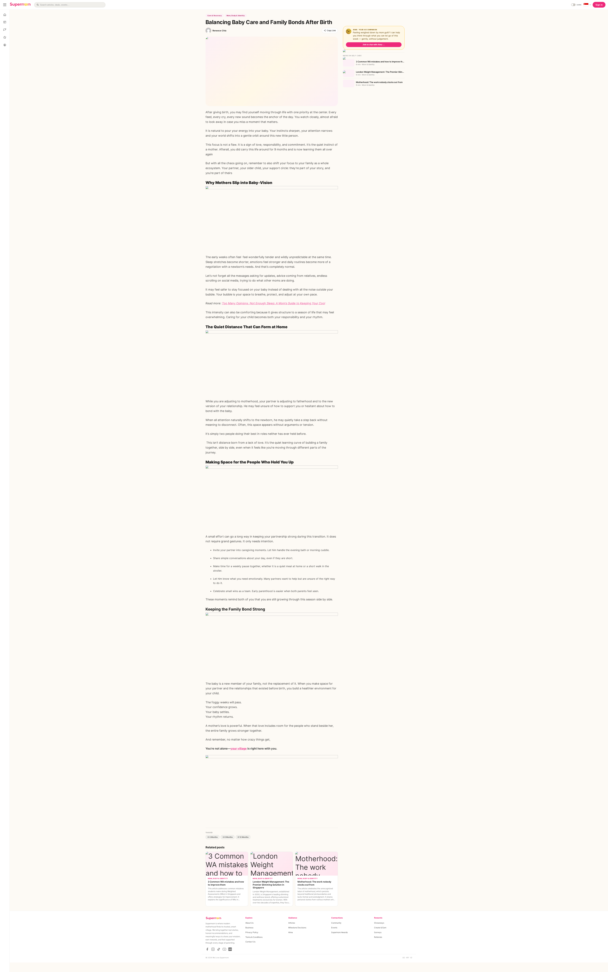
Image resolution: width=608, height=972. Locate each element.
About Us (249, 923)
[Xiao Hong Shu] (230, 949)
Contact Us (250, 941)
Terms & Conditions (254, 937)
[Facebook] (207, 949)
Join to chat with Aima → (374, 45)
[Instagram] (213, 949)
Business (249, 927)
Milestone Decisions (297, 927)
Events (334, 927)
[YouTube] (224, 949)
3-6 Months (228, 837)
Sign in (599, 5)
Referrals (378, 937)
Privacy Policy (251, 932)
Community (336, 923)
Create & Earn (380, 927)
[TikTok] (218, 949)
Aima (290, 932)
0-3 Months (213, 837)
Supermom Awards (339, 932)
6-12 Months (243, 837)
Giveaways (379, 923)
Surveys (377, 932)
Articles (291, 923)
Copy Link (331, 30)
